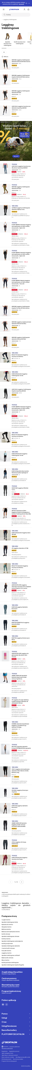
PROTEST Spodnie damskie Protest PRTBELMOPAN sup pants (21, 747)
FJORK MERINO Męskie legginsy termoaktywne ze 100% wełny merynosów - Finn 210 (21, 282)
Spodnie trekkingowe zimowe (10, 936)
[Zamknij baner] (29, 3)
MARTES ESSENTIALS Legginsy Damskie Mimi (20, 623)
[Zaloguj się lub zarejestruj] (24, 9)
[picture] (5, 64)
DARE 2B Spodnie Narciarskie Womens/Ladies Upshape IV (20, 471)
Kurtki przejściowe (7, 943)
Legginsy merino (6, 953)
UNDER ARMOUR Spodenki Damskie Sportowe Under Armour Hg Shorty (19, 677)
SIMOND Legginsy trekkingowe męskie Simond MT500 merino (21, 76)
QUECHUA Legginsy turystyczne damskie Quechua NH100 (21, 107)
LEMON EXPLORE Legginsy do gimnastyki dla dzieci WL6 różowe (20, 655)
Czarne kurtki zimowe (8, 948)
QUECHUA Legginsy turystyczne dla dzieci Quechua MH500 (21, 167)
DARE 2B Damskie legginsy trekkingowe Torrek (20, 374)
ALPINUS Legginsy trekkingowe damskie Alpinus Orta (21, 208)
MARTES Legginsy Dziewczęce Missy (21, 638)
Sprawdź (16, 156)
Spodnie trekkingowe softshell (11, 955)
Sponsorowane (4, 122)
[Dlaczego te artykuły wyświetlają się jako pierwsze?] (2, 56)
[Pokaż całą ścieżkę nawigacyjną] (2, 19)
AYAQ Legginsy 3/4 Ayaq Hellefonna (19, 842)
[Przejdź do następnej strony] (22, 882)
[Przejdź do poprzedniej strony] (10, 882)
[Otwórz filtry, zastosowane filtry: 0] (4, 52)
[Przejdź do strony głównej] (14, 9)
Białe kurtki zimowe (7, 957)
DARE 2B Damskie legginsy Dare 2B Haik (21, 533)
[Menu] (4, 9)
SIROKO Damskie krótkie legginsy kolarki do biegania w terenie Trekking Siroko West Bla (21, 512)
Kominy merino (6, 938)
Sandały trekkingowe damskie (11, 946)
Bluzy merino (5, 960)
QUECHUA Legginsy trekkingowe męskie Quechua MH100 (21, 390)
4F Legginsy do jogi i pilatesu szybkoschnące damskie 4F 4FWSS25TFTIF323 (20, 701)
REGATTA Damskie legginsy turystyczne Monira (20, 355)
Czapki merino (6, 919)
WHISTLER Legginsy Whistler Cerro (20, 488)
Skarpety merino (6, 927)
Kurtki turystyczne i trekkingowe (19, 42)
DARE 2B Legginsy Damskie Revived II (20, 607)
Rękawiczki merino (7, 924)
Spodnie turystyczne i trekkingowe (7, 43)
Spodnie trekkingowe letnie (10, 922)
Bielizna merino (6, 929)
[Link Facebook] (3, 1004)
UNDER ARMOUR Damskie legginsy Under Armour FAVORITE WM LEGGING (19, 824)
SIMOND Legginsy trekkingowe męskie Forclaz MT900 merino (21, 307)
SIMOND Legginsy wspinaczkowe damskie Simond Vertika (21, 322)
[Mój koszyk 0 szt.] (28, 9)
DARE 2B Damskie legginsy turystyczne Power (20, 858)
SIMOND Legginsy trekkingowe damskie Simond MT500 (21, 338)
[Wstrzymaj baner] (26, 3)
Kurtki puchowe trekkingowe (10, 962)
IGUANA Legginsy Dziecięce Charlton (20, 791)
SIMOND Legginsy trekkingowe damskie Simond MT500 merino (21, 60)
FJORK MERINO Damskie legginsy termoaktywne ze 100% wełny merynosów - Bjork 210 (21, 226)
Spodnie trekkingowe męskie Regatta (13, 965)
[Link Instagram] (6, 1004)
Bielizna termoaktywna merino (11, 931)
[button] (25, 174)
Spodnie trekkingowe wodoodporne (12, 941)
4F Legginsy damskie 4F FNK (20, 548)
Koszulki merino (6, 950)
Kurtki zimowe (6, 934)
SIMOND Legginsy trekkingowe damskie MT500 (21, 91)
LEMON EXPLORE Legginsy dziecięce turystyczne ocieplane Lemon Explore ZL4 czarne (21, 586)
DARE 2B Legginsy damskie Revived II (20, 806)
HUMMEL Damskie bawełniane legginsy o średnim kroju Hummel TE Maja (20, 725)
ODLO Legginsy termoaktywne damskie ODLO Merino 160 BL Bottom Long (21, 770)
